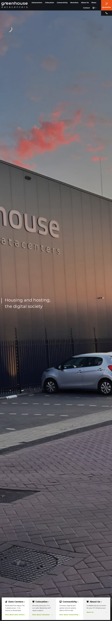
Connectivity (70, 602)
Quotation (106, 7)
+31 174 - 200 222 (106, 13)
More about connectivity (68, 615)
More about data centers (14, 615)
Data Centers (15, 602)
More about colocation (41, 615)
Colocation (42, 602)
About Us (95, 602)
